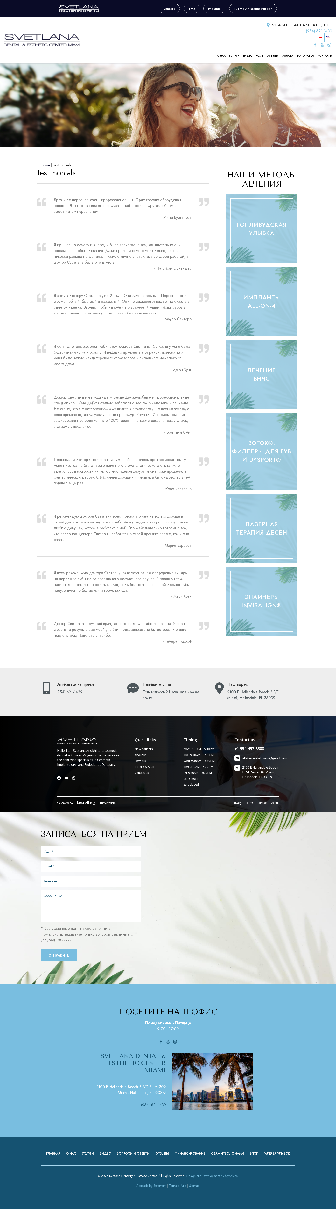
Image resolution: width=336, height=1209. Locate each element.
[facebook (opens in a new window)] (315, 44)
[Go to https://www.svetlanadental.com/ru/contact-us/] (166, 692)
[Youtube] (66, 778)
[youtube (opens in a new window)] (322, 44)
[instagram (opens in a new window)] (329, 44)
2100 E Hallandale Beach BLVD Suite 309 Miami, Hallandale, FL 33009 (131, 1090)
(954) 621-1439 (319, 31)
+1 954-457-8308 (249, 748)
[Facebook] (59, 778)
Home (45, 165)
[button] (261, 228)
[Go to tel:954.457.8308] (80, 689)
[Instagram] (74, 778)
